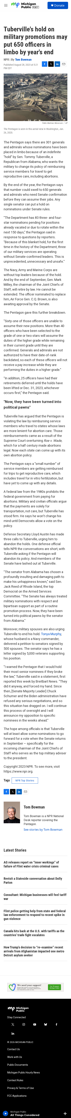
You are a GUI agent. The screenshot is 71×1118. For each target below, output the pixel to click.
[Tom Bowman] (12, 812)
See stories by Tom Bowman (43, 830)
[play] (5, 1113)
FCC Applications (17, 1096)
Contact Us (13, 1049)
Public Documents (17, 1065)
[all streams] (66, 1113)
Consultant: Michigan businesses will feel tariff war (35, 897)
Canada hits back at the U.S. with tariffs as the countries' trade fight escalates (34, 933)
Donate (59, 5)
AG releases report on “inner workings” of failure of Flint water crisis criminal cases (31, 864)
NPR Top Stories (24, 780)
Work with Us (14, 1057)
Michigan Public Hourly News (23, 1072)
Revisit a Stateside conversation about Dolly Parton (33, 880)
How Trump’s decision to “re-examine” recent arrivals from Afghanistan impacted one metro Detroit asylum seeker (34, 951)
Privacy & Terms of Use (20, 1088)
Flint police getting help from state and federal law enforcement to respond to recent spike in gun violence (35, 915)
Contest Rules (15, 1080)
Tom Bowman (23, 59)
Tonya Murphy (51, 634)
